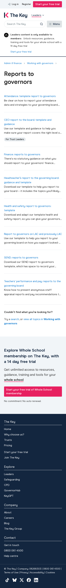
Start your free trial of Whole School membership (29, 391)
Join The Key (11, 457)
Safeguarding (12, 479)
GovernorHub (12, 490)
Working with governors (40, 63)
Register (26, 4)
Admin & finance (13, 63)
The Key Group (13, 528)
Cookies (50, 572)
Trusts (8, 440)
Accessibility (37, 572)
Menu (56, 24)
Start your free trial (47, 4)
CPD (6, 485)
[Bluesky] (14, 580)
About (8, 512)
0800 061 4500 (13, 550)
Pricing (8, 445)
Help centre (11, 556)
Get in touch (11, 545)
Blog (6, 523)
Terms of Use (11, 572)
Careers (9, 517)
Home (7, 429)
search (15, 319)
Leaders (9, 474)
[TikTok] (7, 580)
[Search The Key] (41, 24)
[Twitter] (21, 580)
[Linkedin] (36, 580)
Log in (15, 4)
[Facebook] (28, 580)
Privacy (24, 572)
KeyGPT (9, 495)
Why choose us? (14, 434)
